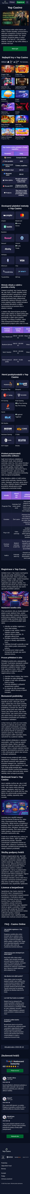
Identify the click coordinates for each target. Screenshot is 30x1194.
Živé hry (11, 62)
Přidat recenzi (15, 1070)
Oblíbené (4, 62)
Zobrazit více (15, 1136)
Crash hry (17, 62)
